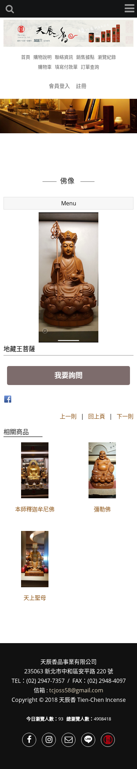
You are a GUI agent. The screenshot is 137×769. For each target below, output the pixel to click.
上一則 (68, 416)
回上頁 (96, 416)
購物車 (45, 67)
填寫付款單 (66, 67)
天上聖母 (35, 598)
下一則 (125, 416)
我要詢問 (68, 375)
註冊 (81, 85)
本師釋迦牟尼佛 (34, 509)
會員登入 (59, 85)
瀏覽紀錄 (107, 57)
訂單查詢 (90, 67)
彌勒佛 (102, 509)
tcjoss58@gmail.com (76, 690)
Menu (68, 203)
